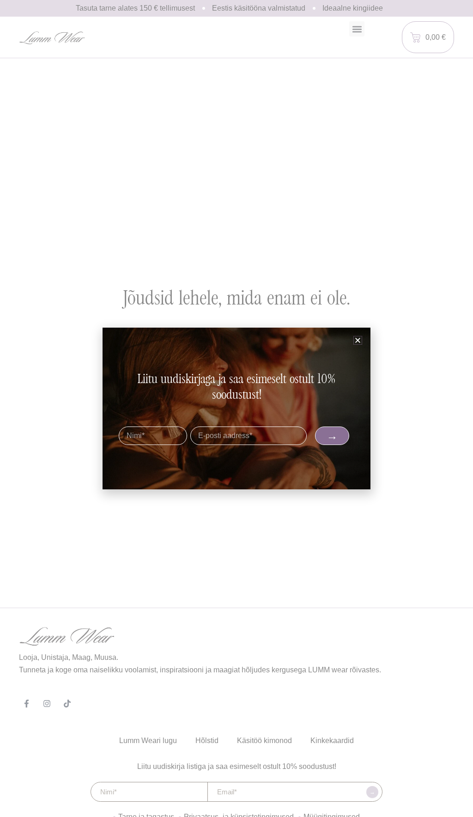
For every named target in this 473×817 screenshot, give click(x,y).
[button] (357, 340)
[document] (236, 408)
